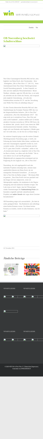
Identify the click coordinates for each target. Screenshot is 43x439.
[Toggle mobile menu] (39, 17)
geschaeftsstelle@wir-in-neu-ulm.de (29, 2)
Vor (37, 27)
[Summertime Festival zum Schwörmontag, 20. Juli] (32, 264)
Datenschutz (28, 366)
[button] (5, 269)
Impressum (35, 366)
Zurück (31, 27)
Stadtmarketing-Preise (28, 189)
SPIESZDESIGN (26, 368)
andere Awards (17, 194)
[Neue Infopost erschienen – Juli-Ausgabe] (11, 264)
